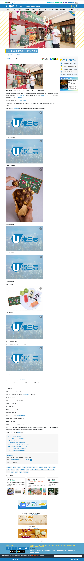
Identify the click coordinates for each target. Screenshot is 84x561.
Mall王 (19, 467)
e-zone (35, 2)
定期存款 (38, 6)
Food (21, 2)
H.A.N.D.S (9, 467)
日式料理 (47, 469)
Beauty (26, 2)
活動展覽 (18, 55)
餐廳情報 (32, 546)
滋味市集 (12, 415)
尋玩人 (9, 58)
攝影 (18, 469)
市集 (15, 467)
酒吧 (17, 472)
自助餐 (41, 467)
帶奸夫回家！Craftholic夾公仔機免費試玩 (17, 448)
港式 (50, 467)
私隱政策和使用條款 (35, 555)
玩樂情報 (12, 55)
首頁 (8, 55)
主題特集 (78, 9)
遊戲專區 (43, 95)
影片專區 (51, 9)
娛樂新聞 (33, 6)
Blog (30, 2)
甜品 (28, 469)
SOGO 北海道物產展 (12, 440)
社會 (74, 545)
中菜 (21, 472)
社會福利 (42, 546)
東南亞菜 (23, 469)
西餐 (54, 467)
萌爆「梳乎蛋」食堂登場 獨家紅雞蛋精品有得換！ (18, 444)
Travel (17, 2)
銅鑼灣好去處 (51, 545)
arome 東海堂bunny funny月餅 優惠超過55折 (18, 446)
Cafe (13, 472)
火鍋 (8, 469)
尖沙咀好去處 (44, 545)
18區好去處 (62, 9)
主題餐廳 (26, 472)
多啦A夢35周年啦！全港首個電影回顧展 (16, 442)
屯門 (31, 460)
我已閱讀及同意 (68, 556)
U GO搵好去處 (51, 2)
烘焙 (32, 469)
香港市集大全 (23, 100)
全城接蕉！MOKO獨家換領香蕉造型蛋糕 (16, 450)
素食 (46, 467)
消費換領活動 (16, 108)
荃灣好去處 (63, 545)
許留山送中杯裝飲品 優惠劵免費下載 (16, 436)
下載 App (71, 2)
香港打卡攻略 (70, 9)
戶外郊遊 (37, 546)
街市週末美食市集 (21, 380)
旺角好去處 (69, 545)
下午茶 (53, 469)
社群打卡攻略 (59, 2)
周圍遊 (56, 9)
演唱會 (7, 9)
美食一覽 (22, 95)
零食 (8, 472)
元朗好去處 (57, 545)
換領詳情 (20, 97)
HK (12, 2)
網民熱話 (32, 550)
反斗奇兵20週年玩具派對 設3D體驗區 (16, 438)
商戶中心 (65, 2)
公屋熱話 (28, 6)
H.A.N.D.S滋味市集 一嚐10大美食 (30, 467)
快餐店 (41, 469)
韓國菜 (36, 469)
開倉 (39, 545)
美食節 (13, 469)
